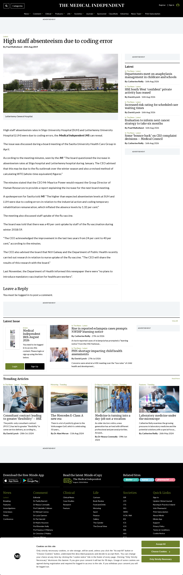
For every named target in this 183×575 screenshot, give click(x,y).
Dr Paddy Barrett (40, 501)
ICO (125, 537)
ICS (124, 523)
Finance (96, 515)
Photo (5, 515)
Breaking (7, 501)
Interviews (7, 512)
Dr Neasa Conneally (102, 385)
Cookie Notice (159, 533)
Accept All (160, 544)
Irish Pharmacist (160, 508)
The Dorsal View (100, 526)
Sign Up (34, 366)
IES (124, 519)
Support (156, 523)
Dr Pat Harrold (39, 519)
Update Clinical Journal (162, 501)
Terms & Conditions (161, 530)
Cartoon (96, 497)
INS (124, 530)
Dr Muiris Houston (40, 523)
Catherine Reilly (136, 81)
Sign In (156, 497)
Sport (95, 512)
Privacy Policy (158, 526)
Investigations (9, 508)
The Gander (98, 523)
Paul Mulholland (14, 46)
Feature (66, 508)
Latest (5, 36)
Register (162, 5)
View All (175, 321)
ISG (124, 508)
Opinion (115, 385)
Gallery (96, 519)
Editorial (36, 497)
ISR (124, 497)
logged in (23, 294)
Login (14, 366)
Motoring (54, 385)
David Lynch (134, 97)
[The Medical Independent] (91, 5)
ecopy (25, 328)
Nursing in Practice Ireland (164, 504)
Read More (176, 378)
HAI (124, 533)
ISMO (125, 512)
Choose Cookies (159, 551)
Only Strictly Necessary (161, 559)
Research (67, 504)
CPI (124, 501)
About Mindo (158, 515)
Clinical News (68, 497)
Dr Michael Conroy (41, 512)
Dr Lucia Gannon (40, 515)
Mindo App (157, 519)
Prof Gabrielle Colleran (42, 508)
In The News (130, 71)
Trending (24, 385)
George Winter (39, 537)
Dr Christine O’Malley (42, 533)
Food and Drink (99, 504)
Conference (8, 519)
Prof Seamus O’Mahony (43, 530)
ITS (124, 504)
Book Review (98, 501)
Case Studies (68, 501)
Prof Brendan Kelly (41, 526)
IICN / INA (127, 515)
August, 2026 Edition (80, 482)
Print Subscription (160, 512)
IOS (124, 526)
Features (142, 385)
